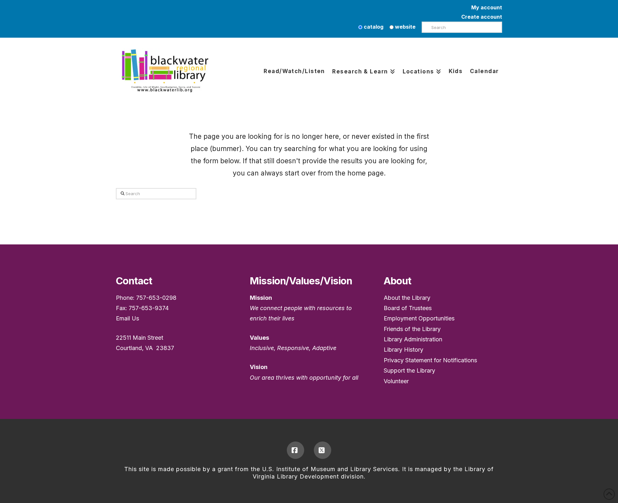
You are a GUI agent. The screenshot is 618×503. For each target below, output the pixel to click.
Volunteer (396, 381)
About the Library (407, 297)
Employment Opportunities (419, 318)
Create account (481, 17)
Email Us (127, 318)
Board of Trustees (408, 308)
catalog (372, 27)
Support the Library (409, 370)
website (405, 27)
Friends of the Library (412, 329)
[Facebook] (295, 450)
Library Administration (413, 339)
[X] (322, 450)
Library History (403, 349)
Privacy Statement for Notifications (430, 360)
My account (486, 7)
